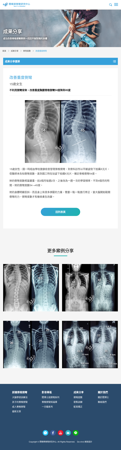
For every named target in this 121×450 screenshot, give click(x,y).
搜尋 (110, 4)
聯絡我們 (102, 401)
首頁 (4, 50)
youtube (60, 433)
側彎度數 (27, 50)
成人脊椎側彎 (18, 406)
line (75, 433)
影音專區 (47, 392)
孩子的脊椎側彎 (20, 401)
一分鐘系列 (47, 406)
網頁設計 (88, 441)
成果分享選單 (12, 61)
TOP (113, 439)
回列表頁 (60, 212)
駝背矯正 (78, 406)
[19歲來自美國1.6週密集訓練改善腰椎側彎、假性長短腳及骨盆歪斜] (90, 344)
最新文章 (16, 411)
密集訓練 (78, 401)
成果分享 (14, 50)
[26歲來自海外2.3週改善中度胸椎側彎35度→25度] (31, 344)
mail (68, 433)
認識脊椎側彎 (19, 392)
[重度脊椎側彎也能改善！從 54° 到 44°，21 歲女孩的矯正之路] (90, 287)
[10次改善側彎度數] (31, 287)
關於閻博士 (103, 397)
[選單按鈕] (116, 4)
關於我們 (103, 392)
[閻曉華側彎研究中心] (16, 5)
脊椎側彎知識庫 (49, 401)
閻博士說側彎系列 (50, 397)
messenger (45, 433)
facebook (53, 433)
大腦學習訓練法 (20, 397)
